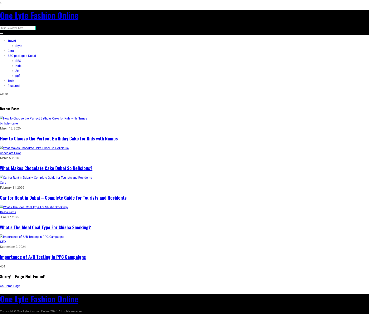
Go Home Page (10, 286)
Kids (18, 66)
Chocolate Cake (10, 153)
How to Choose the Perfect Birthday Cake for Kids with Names (59, 138)
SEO (18, 61)
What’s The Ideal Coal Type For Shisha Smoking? (45, 227)
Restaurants (8, 212)
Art (17, 71)
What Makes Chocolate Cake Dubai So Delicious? (46, 167)
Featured (14, 86)
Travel (12, 41)
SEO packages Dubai (22, 56)
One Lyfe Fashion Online (39, 15)
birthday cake (9, 123)
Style (18, 46)
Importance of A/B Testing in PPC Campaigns (43, 256)
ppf (17, 76)
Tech (11, 81)
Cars (11, 51)
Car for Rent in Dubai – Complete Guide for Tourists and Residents (63, 197)
